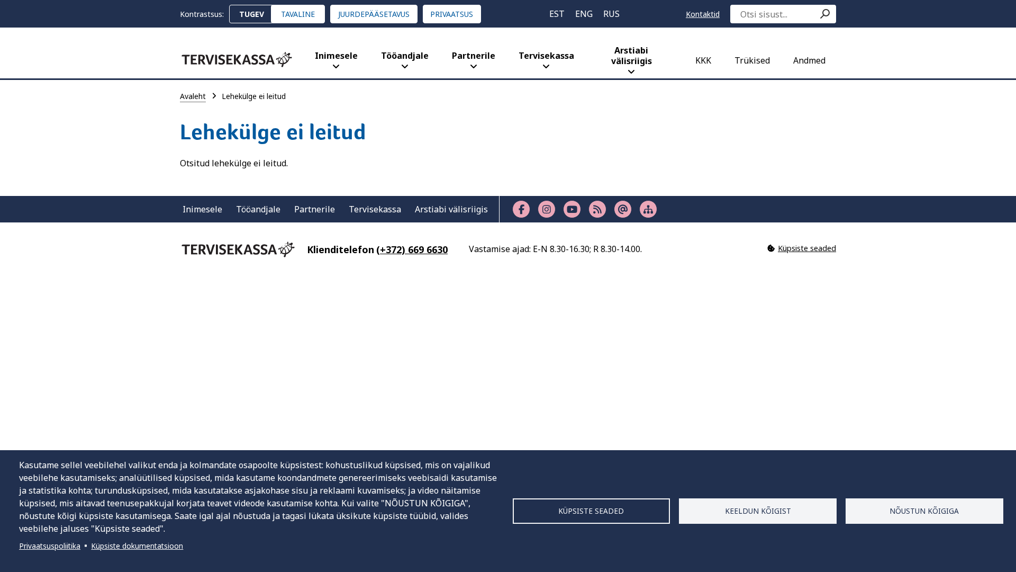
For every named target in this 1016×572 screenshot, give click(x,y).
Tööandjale (405, 55)
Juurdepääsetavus (374, 14)
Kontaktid (703, 14)
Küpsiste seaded (591, 511)
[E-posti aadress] (623, 209)
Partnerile (473, 55)
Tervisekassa (546, 55)
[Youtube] (572, 209)
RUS (611, 14)
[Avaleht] (237, 59)
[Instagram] (547, 209)
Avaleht (193, 96)
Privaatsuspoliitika (49, 546)
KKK (703, 60)
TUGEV (251, 14)
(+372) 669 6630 (412, 249)
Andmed (809, 60)
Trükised (752, 60)
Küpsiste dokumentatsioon (137, 546)
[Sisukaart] (648, 209)
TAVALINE (298, 14)
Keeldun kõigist (758, 511)
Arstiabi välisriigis (631, 55)
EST (557, 14)
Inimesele (336, 55)
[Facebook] (521, 209)
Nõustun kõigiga (924, 511)
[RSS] (597, 209)
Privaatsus (451, 14)
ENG (584, 14)
